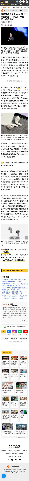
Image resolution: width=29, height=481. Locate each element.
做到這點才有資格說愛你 (23, 363)
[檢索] (23, 1)
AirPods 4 (5, 338)
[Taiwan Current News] (17, 1)
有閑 (6, 249)
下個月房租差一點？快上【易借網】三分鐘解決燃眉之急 (5, 376)
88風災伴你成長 (17, 7)
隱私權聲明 (17, 450)
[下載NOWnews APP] (20, 1)
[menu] (27, 4)
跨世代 (27, 7)
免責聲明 (10, 450)
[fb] (8, 459)
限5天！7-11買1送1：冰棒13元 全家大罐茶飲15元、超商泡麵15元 (14, 404)
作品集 (23, 320)
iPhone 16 (14, 338)
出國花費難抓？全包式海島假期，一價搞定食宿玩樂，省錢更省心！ (5, 417)
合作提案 (21, 453)
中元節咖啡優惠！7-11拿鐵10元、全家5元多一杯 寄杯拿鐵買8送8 (7, 391)
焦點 (12, 4)
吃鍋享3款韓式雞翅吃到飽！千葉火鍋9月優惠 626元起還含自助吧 (14, 363)
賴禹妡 (5, 22)
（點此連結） (5, 252)
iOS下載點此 (6, 260)
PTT (18, 87)
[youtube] (20, 459)
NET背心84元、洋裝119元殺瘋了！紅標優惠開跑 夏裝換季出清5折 (21, 432)
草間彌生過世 (5, 4)
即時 (16, 4)
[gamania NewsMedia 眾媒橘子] (14, 466)
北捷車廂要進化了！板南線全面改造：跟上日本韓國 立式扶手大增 (7, 432)
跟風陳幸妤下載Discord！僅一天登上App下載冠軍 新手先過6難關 (23, 416)
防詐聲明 (3, 450)
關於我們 (14, 453)
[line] (16, 459)
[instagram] (12, 459)
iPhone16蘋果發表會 (13, 270)
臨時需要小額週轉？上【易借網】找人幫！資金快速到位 (21, 391)
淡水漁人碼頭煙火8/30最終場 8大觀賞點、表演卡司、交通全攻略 (5, 363)
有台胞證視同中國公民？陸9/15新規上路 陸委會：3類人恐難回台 (5, 404)
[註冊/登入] (27, 1)
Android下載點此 (19, 260)
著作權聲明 (25, 450)
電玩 (20, 4)
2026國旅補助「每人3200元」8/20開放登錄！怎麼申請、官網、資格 (14, 375)
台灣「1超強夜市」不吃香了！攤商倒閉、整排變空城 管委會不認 (14, 416)
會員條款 (8, 453)
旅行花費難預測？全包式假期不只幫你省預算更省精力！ (23, 404)
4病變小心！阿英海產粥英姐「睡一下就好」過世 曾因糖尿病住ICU (23, 375)
